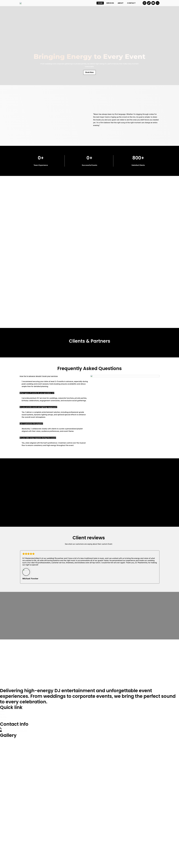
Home (100, 3)
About (120, 3)
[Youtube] (153, 3)
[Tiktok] (149, 3)
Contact (131, 3)
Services (110, 3)
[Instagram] (144, 3)
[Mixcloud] (157, 3)
